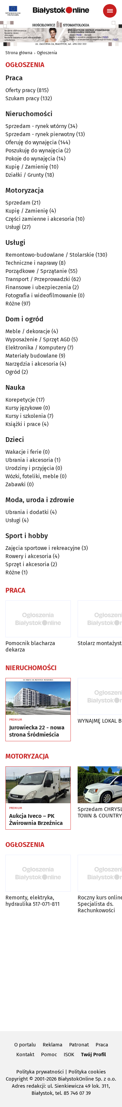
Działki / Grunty (24, 175)
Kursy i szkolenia (25, 416)
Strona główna (19, 52)
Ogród (12, 372)
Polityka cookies (87, 1072)
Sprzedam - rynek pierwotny (40, 134)
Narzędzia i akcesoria (31, 364)
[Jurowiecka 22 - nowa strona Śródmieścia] (38, 696)
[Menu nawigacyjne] (110, 11)
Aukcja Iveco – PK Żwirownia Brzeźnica (36, 819)
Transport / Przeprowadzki (37, 279)
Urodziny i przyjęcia (29, 468)
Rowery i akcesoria (28, 556)
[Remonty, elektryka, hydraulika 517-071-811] (38, 873)
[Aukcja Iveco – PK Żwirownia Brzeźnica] (38, 785)
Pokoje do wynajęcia (30, 158)
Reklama (52, 1045)
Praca (102, 1045)
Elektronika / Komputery (35, 347)
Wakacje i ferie (23, 452)
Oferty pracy (20, 90)
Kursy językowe (23, 408)
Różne (12, 303)
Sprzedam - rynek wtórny (36, 126)
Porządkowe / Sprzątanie (36, 271)
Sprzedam (17, 202)
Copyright (17, 1079)
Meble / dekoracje (27, 331)
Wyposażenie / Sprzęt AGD (37, 339)
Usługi (13, 227)
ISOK (69, 1054)
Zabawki (15, 484)
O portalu (25, 1045)
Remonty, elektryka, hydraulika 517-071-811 (32, 900)
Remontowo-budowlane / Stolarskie (49, 255)
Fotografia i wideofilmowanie (41, 295)
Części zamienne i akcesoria (39, 219)
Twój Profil (93, 1054)
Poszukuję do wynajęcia (34, 150)
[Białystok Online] (61, 10)
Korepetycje (20, 400)
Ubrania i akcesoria (29, 460)
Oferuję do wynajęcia (31, 142)
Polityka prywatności (40, 1072)
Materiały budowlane (31, 356)
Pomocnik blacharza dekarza (30, 646)
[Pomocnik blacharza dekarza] (38, 618)
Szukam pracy (22, 98)
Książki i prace (23, 424)
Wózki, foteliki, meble (32, 476)
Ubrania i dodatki (27, 512)
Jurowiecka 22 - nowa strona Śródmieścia (36, 731)
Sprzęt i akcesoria (27, 564)
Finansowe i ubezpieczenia (38, 287)
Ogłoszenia (47, 52)
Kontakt (25, 1054)
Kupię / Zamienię (26, 167)
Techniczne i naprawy (31, 263)
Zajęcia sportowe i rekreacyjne (42, 548)
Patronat (79, 1045)
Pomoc (49, 1054)
